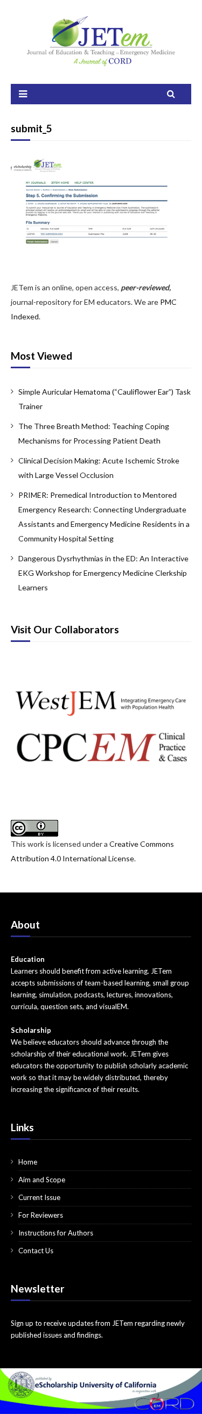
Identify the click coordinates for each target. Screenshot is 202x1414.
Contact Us (35, 1250)
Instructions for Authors (55, 1233)
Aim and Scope (41, 1179)
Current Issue (39, 1197)
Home (27, 1162)
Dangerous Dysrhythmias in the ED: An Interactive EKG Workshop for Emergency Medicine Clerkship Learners (103, 573)
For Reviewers (40, 1215)
